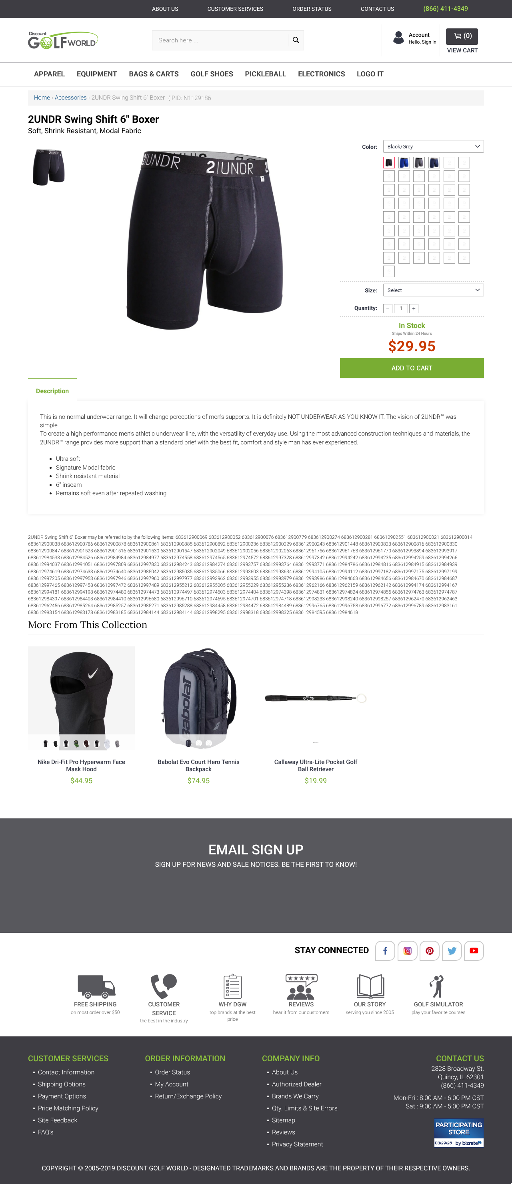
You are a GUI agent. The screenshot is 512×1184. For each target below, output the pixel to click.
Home (42, 97)
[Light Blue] (404, 176)
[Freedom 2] (419, 176)
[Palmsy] (404, 190)
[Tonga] (464, 203)
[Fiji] (389, 203)
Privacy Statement (297, 1144)
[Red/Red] (449, 162)
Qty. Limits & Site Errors (305, 1108)
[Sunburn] (464, 190)
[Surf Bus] (464, 230)
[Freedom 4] (389, 258)
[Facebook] (381, 951)
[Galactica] (449, 217)
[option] (49, 164)
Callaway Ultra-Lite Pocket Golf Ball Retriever (315, 765)
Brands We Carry (295, 1096)
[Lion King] (449, 230)
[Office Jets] (389, 244)
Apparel (49, 74)
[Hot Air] (404, 203)
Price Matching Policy (68, 1108)
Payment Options (62, 1096)
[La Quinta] (449, 258)
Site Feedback (57, 1120)
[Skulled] (404, 217)
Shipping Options (62, 1084)
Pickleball (265, 74)
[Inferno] (419, 230)
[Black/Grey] (389, 162)
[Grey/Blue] (419, 162)
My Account (172, 1084)
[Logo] (65, 40)
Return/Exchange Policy (188, 1096)
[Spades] (434, 217)
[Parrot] (449, 176)
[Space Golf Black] (419, 203)
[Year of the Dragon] (449, 244)
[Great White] (404, 244)
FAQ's (46, 1132)
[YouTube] (470, 951)
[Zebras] (464, 244)
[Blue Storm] (419, 258)
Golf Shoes (212, 74)
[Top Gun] (434, 244)
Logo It (370, 74)
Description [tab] (52, 391)
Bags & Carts (154, 74)
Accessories (71, 97)
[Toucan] (389, 271)
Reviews (283, 1132)
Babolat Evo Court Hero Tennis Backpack (198, 765)
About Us (285, 1072)
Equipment (97, 74)
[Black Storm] (419, 244)
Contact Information (66, 1072)
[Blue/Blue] (404, 162)
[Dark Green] (389, 176)
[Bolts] (434, 190)
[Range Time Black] (449, 203)
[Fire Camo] (389, 230)
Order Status (172, 1072)
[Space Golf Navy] (464, 176)
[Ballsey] (449, 190)
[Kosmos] (464, 217)
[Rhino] (404, 258)
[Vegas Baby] (434, 176)
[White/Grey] (464, 162)
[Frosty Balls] (419, 190)
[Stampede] (404, 230)
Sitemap (283, 1120)
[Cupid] (434, 258)
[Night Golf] (419, 217)
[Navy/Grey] (434, 162)
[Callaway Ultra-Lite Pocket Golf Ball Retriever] (315, 698)
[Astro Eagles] (434, 203)
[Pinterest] (426, 951)
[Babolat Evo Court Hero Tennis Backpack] (198, 698)
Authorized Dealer (297, 1084)
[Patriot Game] (389, 190)
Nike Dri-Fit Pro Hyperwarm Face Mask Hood (81, 765)
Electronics (321, 74)
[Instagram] (404, 951)
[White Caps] (389, 217)
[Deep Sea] (434, 230)
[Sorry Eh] (464, 258)
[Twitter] (448, 951)
